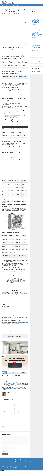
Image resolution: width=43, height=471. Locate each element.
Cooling (2, 5)
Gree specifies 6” (19, 271)
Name (2, 403)
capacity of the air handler (6, 107)
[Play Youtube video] (15, 362)
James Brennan (17, 13)
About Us (8, 461)
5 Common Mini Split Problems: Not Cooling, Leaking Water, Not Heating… (37, 55)
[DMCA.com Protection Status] (2, 470)
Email (16, 403)
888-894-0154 (23, 76)
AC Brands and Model (18, 407)
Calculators (18, 5)
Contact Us (11, 461)
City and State (4, 411)
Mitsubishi (18, 55)
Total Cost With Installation (19, 411)
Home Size (3, 407)
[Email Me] (7, 393)
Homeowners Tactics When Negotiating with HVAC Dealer (14, 388)
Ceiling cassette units (21, 322)
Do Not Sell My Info (33, 461)
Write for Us (28, 461)
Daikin (13, 55)
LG (11, 55)
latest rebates (18, 381)
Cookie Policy (20, 461)
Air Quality (12, 5)
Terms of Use (24, 461)
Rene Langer (9, 13)
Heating (7, 5)
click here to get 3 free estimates (10, 383)
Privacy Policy (16, 461)
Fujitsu (6, 56)
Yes (3, 415)
